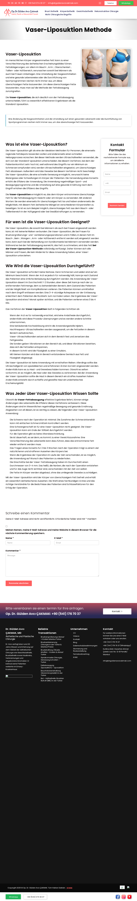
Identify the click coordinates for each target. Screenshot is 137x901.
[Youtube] (112, 665)
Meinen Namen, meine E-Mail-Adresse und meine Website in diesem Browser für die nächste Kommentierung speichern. (51, 531)
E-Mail (58, 538)
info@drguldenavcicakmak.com (63, 3)
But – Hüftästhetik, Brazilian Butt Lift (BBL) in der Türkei (52, 679)
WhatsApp (13, 897)
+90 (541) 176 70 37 (66, 614)
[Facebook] (104, 665)
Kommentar (13, 550)
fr (19, 3)
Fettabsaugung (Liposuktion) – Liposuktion (52, 666)
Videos (76, 636)
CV (74, 633)
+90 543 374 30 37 (36, 3)
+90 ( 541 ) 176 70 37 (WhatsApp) (117, 645)
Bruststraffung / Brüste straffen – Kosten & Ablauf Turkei (52, 652)
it (26, 3)
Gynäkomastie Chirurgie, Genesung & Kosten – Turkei (51, 660)
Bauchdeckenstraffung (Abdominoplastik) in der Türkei (52, 673)
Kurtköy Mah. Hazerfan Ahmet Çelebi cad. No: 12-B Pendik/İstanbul (116, 652)
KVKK (75, 657)
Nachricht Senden (117, 205)
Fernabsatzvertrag (81, 654)
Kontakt (76, 639)
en (12, 3)
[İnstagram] (108, 665)
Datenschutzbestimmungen (85, 646)
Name (10, 538)
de (23, 3)
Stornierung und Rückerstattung (80, 650)
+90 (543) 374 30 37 (35, 897)
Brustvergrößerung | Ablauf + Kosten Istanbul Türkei (52, 638)
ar (16, 3)
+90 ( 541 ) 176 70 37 (111, 642)
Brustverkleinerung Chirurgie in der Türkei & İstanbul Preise (51, 644)
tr (9, 3)
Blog (75, 642)
